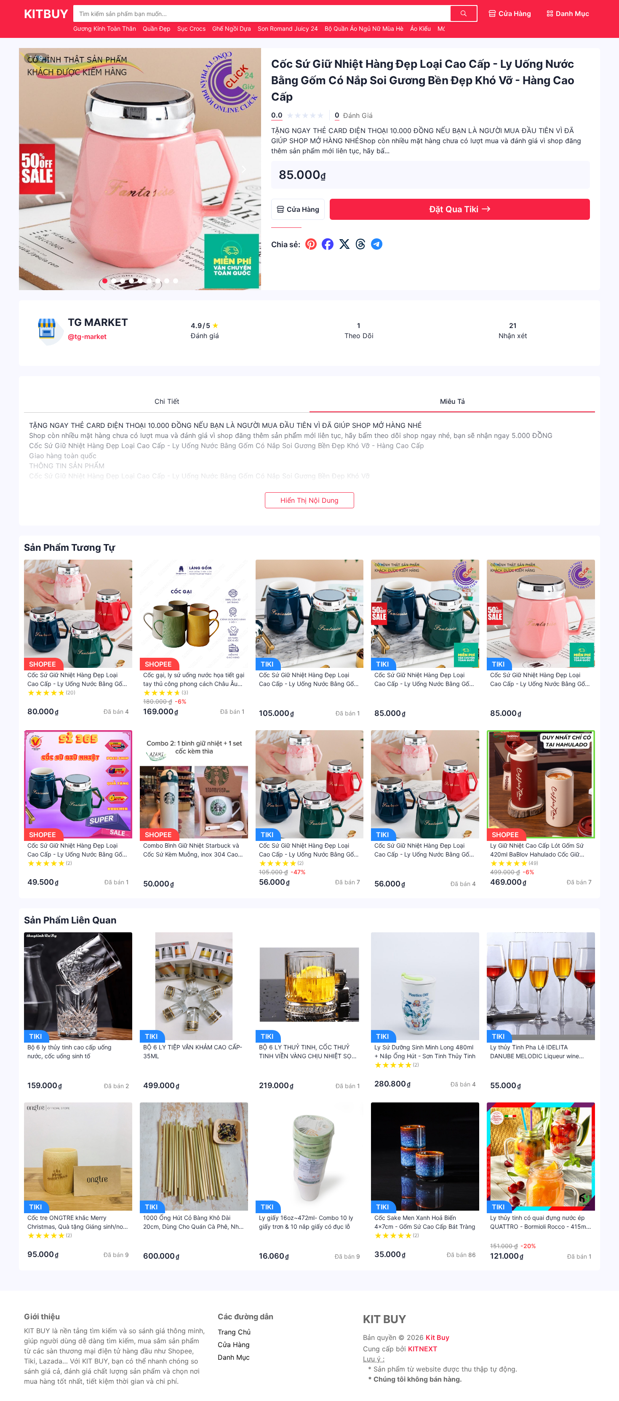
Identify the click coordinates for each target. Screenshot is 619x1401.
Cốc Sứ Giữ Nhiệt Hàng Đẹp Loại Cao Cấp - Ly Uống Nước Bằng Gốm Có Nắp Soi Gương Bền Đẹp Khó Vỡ (77, 683)
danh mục (234, 1357)
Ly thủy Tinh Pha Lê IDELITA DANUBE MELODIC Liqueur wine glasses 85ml (534, 1055)
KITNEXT (423, 1349)
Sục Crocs (192, 28)
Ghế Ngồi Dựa (232, 28)
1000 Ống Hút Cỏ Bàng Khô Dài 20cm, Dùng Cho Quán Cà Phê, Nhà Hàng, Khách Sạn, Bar (192, 1226)
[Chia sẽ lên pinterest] (311, 244)
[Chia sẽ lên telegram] (376, 244)
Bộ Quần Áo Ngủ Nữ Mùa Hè (365, 28)
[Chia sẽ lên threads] (360, 244)
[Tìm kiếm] (464, 13)
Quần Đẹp (157, 28)
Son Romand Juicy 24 (289, 28)
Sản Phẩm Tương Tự (69, 547)
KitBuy (46, 14)
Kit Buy (437, 1337)
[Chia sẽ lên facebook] (328, 244)
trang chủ (234, 1332)
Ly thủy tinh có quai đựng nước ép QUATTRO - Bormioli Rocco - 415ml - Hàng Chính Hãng (538, 1226)
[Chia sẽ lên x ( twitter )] (344, 244)
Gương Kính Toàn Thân (105, 28)
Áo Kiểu (421, 28)
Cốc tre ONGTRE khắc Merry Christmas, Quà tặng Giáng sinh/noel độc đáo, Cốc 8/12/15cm (77, 1226)
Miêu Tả (452, 401)
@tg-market (87, 336)
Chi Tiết (167, 401)
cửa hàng (234, 1344)
